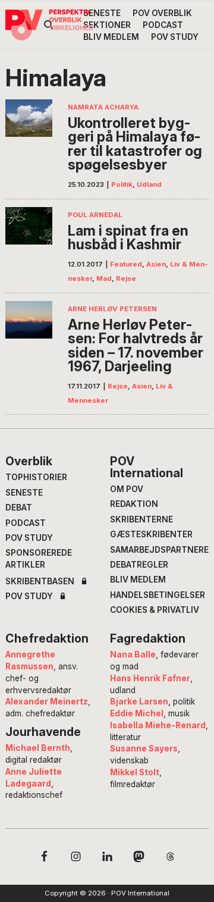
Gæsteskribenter (151, 534)
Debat (18, 507)
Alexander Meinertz (46, 701)
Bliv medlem (138, 579)
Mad (104, 278)
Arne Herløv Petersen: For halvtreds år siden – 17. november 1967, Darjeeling (135, 346)
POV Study (29, 538)
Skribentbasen (39, 582)
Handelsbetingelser (157, 595)
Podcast (25, 523)
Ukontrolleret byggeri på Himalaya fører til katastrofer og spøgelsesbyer (135, 144)
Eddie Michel (136, 713)
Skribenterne (141, 519)
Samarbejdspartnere (159, 550)
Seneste (24, 492)
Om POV (126, 489)
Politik (122, 184)
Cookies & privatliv (154, 610)
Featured (126, 264)
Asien (156, 264)
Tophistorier (36, 477)
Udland (149, 184)
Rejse (126, 278)
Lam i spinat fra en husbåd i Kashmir (128, 238)
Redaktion (134, 504)
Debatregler (139, 564)
